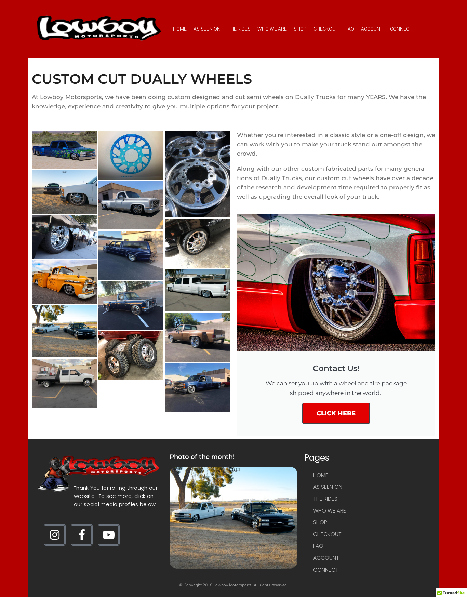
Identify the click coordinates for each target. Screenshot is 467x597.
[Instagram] (55, 535)
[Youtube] (109, 535)
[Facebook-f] (82, 535)
